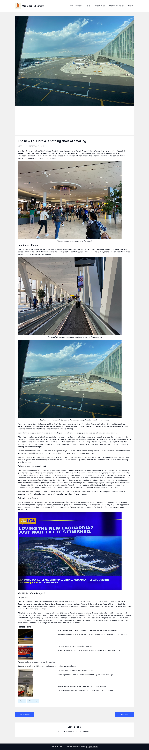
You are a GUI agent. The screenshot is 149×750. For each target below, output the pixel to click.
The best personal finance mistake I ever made (75, 671)
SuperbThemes (93, 747)
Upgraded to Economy (33, 6)
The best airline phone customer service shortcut (36, 662)
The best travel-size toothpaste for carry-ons (74, 646)
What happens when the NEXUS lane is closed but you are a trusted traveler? (87, 630)
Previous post (24, 715)
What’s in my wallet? (116, 6)
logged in (71, 731)
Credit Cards (100, 6)
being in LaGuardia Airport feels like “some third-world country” (91, 151)
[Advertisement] (74, 121)
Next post (125, 715)
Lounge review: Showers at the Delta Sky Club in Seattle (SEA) (81, 686)
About (130, 6)
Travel (88, 6)
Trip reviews (33, 701)
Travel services (75, 6)
